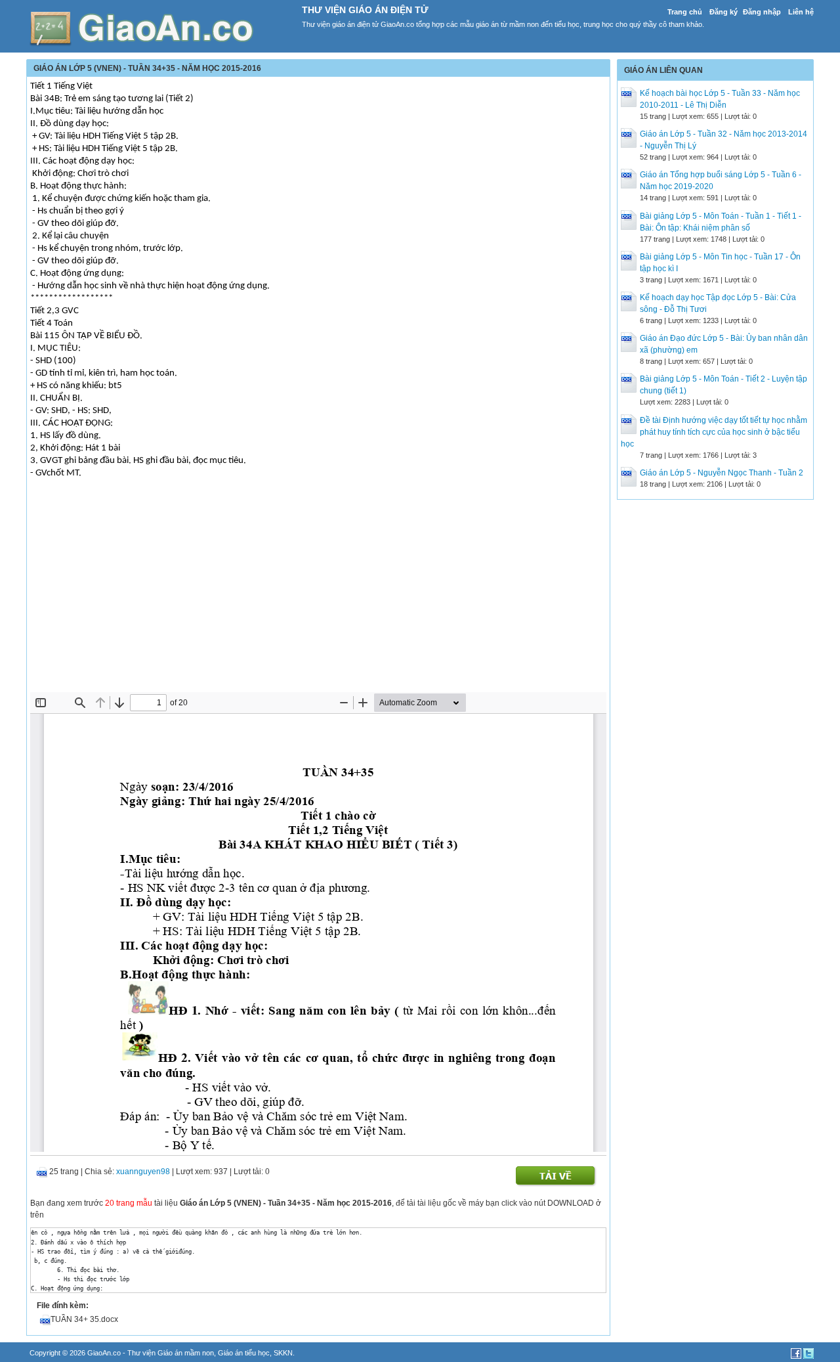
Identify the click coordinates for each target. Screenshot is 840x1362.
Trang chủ (684, 12)
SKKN (283, 1353)
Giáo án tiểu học (244, 1353)
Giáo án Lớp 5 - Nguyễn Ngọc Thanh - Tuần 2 (721, 472)
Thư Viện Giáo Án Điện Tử (365, 10)
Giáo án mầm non (186, 1353)
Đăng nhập (762, 12)
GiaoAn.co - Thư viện (122, 1353)
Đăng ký (723, 12)
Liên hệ (801, 12)
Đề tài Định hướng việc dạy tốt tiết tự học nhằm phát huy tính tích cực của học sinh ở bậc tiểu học (714, 432)
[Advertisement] (318, 594)
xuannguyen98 (143, 1171)
